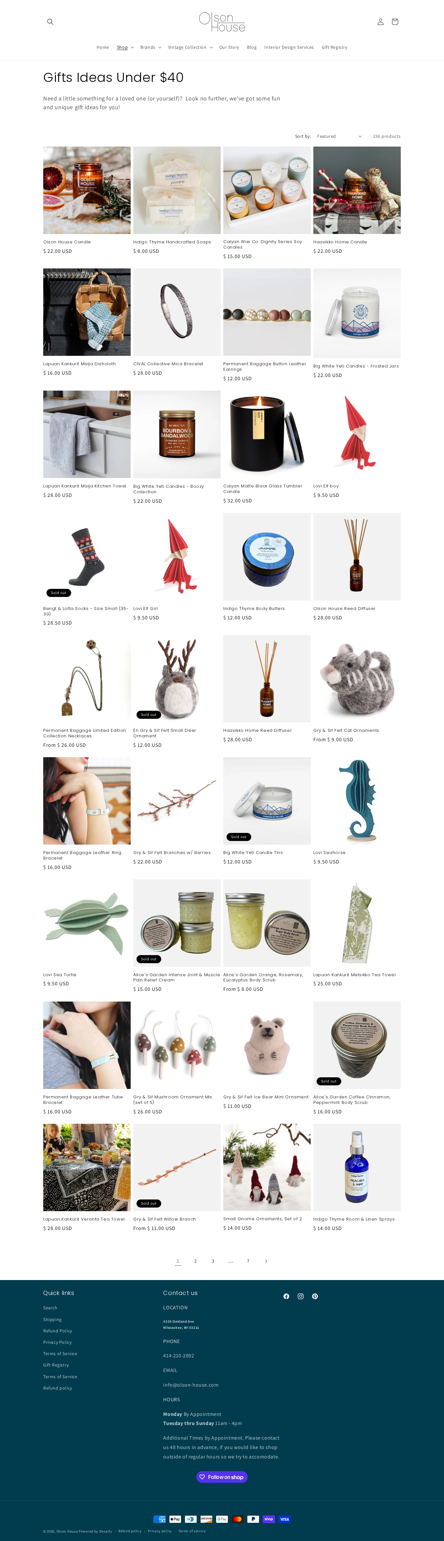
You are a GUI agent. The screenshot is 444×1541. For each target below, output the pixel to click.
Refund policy (57, 1388)
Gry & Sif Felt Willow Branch (164, 1219)
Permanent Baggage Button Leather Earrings (264, 366)
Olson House (67, 1531)
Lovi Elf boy (326, 486)
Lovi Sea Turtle (60, 975)
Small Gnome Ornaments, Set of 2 (262, 1219)
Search (50, 1308)
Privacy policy (160, 1531)
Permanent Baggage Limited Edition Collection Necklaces (84, 733)
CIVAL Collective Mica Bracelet (168, 364)
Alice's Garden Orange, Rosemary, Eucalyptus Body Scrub (263, 977)
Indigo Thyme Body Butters (254, 609)
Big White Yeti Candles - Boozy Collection (168, 489)
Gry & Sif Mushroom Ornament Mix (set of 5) (172, 1100)
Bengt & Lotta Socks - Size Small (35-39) (86, 611)
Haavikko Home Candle (340, 242)
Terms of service (192, 1531)
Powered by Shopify (95, 1531)
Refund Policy (57, 1330)
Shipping (52, 1319)
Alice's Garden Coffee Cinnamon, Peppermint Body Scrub (352, 1100)
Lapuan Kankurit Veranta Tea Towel (84, 1219)
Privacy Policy (57, 1342)
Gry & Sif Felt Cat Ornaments (346, 730)
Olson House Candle (67, 242)
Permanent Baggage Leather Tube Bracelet (83, 1100)
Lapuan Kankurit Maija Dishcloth (79, 364)
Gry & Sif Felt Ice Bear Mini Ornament (265, 1097)
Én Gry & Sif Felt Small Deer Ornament (164, 733)
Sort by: (303, 136)
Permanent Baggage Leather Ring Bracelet (82, 855)
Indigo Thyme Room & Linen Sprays (354, 1219)
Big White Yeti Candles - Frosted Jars (356, 366)
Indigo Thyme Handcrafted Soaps (172, 242)
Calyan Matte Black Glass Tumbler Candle (262, 489)
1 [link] (178, 1260)
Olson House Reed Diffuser (344, 609)
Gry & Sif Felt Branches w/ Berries (172, 853)
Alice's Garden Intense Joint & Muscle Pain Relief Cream (176, 977)
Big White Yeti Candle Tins (253, 853)
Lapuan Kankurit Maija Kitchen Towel (84, 486)
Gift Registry (56, 1365)
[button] (50, 22)
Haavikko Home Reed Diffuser (257, 730)
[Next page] (266, 1261)
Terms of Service (60, 1353)
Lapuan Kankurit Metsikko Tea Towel (354, 975)
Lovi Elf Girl (145, 609)
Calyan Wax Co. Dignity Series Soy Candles (262, 244)
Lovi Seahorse (329, 853)
